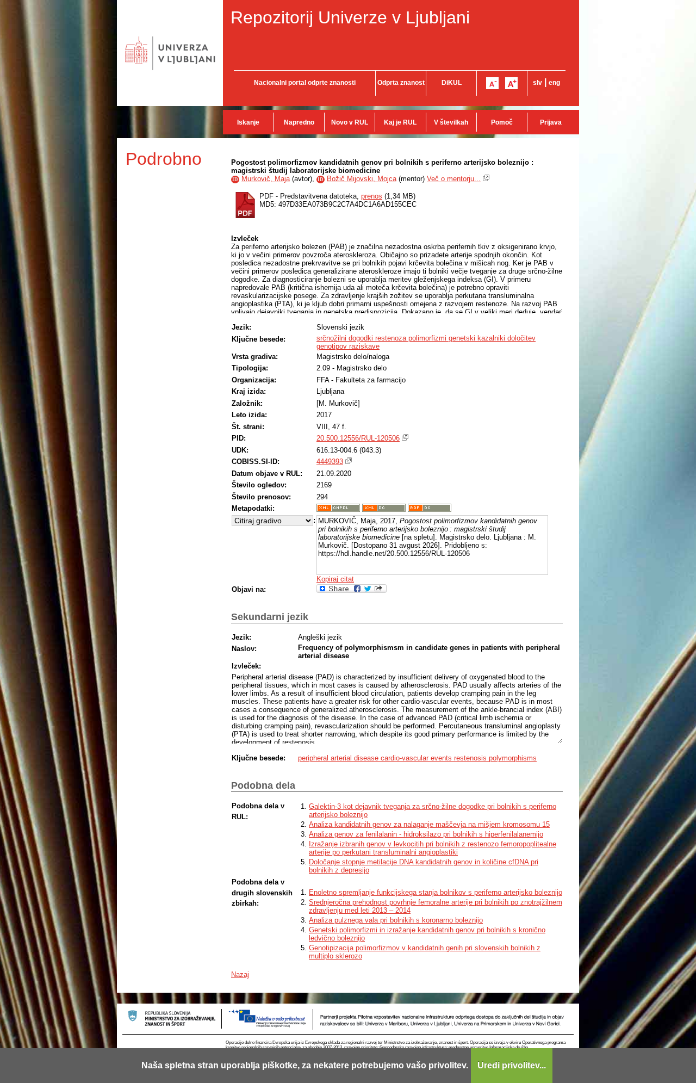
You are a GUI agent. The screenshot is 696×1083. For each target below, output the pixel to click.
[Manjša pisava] (492, 83)
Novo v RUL (349, 122)
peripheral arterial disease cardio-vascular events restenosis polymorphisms (417, 758)
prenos (371, 196)
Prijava (551, 122)
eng (554, 82)
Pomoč (502, 122)
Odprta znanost (401, 82)
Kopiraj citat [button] (335, 579)
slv (537, 82)
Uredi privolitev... (511, 1065)
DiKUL (452, 82)
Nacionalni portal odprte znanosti (305, 82)
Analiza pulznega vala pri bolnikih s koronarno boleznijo (396, 920)
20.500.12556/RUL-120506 (358, 438)
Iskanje (248, 122)
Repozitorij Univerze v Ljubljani (350, 17)
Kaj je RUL (400, 122)
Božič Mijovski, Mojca (361, 179)
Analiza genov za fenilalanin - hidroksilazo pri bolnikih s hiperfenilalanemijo (426, 834)
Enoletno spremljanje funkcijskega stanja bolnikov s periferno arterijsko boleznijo (435, 892)
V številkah (451, 122)
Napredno (299, 122)
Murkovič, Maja (265, 179)
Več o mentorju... (454, 179)
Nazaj (240, 974)
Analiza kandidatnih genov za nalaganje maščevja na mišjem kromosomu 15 (429, 824)
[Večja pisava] (511, 83)
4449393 (329, 461)
